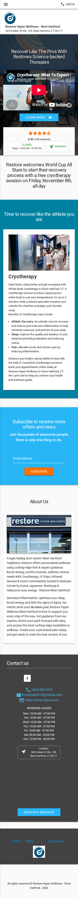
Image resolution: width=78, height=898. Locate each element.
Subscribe (39, 471)
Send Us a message (39, 812)
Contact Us (56, 841)
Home (16, 841)
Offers (29, 841)
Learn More (39, 117)
